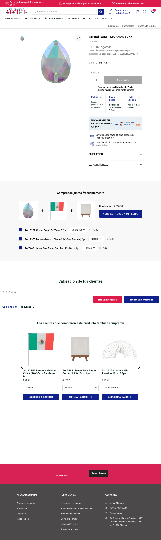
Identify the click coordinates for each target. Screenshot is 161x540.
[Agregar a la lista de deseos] (78, 38)
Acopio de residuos (70, 529)
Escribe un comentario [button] (141, 299)
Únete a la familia (147, 26)
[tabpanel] (55, 61)
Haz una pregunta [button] (107, 299)
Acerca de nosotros (26, 503)
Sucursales (113, 26)
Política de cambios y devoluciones (77, 508)
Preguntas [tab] (25, 307)
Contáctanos (116, 513)
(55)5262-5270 (122, 13)
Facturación (128, 26)
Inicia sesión (23, 519)
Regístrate (21, 513)
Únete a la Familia (69, 519)
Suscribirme (98, 473)
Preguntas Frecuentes (71, 503)
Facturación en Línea (70, 513)
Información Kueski (70, 524)
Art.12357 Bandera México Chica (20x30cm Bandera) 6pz (55, 239)
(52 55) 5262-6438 (118, 508)
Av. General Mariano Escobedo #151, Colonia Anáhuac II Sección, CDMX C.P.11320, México (127, 521)
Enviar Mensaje (117, 503)
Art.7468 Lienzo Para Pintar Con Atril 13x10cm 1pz (52, 248)
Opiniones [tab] (8, 307)
